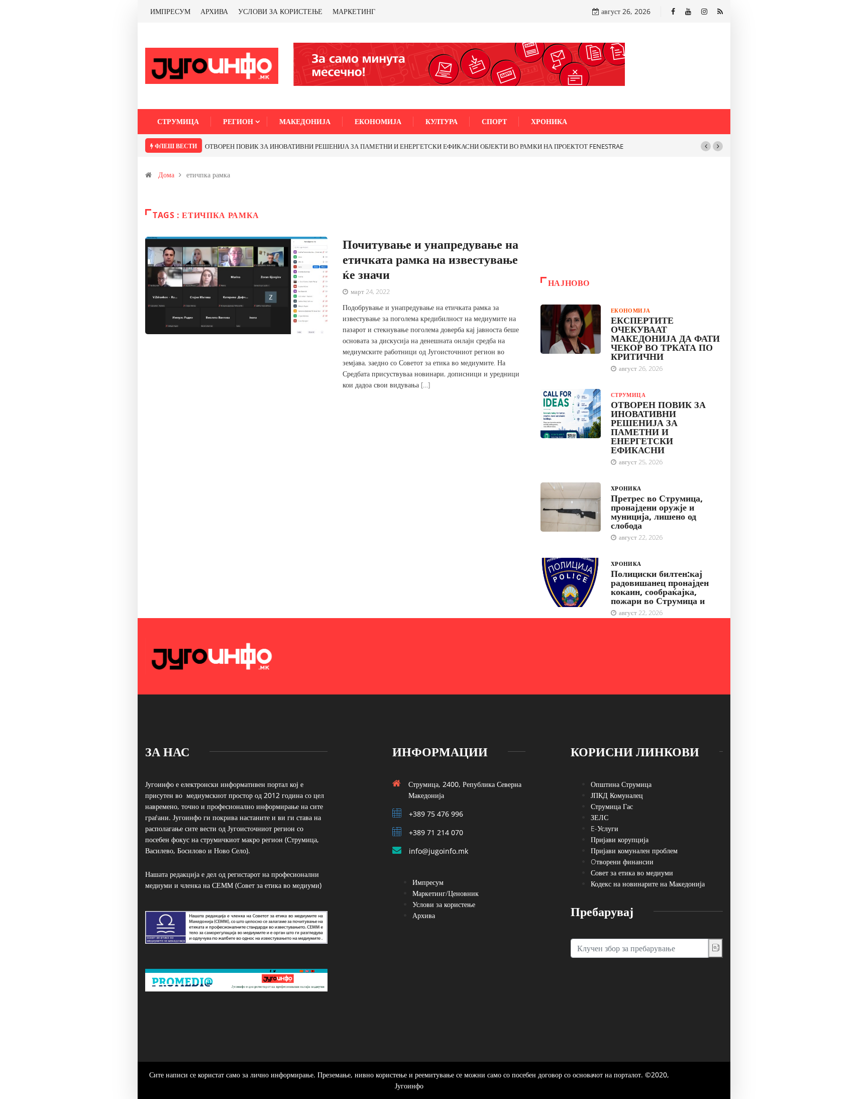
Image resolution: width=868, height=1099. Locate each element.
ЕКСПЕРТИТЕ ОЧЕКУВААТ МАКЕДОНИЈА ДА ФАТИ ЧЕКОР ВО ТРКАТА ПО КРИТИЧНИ (665, 338)
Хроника (549, 121)
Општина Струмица (621, 784)
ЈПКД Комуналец (617, 795)
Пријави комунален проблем (634, 850)
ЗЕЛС (599, 817)
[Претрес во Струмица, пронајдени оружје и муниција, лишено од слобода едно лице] (570, 507)
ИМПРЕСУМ (170, 11)
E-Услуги (604, 828)
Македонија (305, 121)
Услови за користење (443, 904)
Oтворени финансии (622, 861)
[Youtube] (688, 11)
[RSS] (720, 11)
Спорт (494, 121)
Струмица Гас (612, 806)
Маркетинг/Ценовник (445, 893)
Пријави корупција (619, 839)
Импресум (428, 882)
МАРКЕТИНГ (354, 11)
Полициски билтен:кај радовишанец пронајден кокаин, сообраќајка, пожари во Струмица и (660, 587)
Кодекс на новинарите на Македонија (648, 883)
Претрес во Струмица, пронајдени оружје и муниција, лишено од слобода (657, 511)
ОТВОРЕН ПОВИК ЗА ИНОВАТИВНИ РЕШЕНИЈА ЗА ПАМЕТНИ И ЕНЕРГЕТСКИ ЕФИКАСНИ (658, 427)
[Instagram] (704, 11)
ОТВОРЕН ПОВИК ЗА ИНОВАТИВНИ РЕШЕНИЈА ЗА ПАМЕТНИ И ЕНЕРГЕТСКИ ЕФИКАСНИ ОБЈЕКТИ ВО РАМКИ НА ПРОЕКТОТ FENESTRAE (414, 146)
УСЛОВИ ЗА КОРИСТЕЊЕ (280, 11)
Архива (423, 915)
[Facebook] (673, 11)
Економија (378, 121)
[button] (706, 146)
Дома (166, 174)
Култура (441, 121)
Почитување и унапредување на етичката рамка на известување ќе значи (430, 259)
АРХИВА (214, 11)
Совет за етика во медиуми (632, 872)
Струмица (178, 121)
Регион (238, 121)
